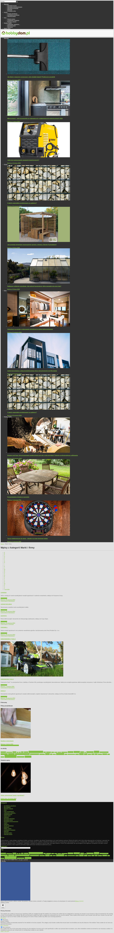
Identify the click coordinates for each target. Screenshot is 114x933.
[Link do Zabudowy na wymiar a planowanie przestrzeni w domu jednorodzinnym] (38, 326)
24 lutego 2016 (12, 798)
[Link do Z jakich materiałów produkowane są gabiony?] (38, 200)
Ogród (47, 754)
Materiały (6, 817)
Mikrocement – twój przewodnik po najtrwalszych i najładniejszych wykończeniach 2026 (35, 118)
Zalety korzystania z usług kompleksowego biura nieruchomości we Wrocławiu (32, 371)
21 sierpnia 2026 (17, 332)
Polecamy (6, 824)
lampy (82, 752)
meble (96, 752)
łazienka (28, 757)
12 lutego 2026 (16, 163)
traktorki (2, 757)
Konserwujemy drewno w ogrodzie (18, 497)
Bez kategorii (7, 807)
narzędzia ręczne (34, 754)
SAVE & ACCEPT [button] (5, 931)
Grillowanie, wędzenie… (10, 813)
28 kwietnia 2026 (17, 458)
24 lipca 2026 (16, 247)
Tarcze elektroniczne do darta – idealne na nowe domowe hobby (27, 538)
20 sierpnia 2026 (17, 206)
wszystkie (7, 589)
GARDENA (4, 592)
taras (108, 754)
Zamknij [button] (81, 901)
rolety (92, 754)
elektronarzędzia (36, 752)
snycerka (100, 754)
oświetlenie (60, 754)
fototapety (48, 752)
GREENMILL (4, 627)
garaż (52, 752)
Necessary (5, 919)
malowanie (90, 752)
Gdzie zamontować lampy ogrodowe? (12, 795)
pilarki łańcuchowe (71, 754)
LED (85, 752)
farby (44, 752)
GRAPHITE (4, 616)
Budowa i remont (8, 808)
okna (51, 754)
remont (89, 754)
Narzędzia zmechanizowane (11, 821)
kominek (59, 752)
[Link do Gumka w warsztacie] (16, 737)
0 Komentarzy (11, 601)
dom (22, 752)
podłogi (77, 754)
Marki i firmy (4, 598)
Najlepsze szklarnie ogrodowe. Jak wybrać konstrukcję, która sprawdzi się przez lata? (34, 286)
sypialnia (104, 754)
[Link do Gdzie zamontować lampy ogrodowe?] (16, 792)
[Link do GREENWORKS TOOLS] (32, 676)
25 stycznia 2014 (10, 599)
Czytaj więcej (4, 601)
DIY (20, 752)
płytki (85, 754)
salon (96, 754)
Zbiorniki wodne (8, 834)
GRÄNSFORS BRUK (6, 604)
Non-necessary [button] (4, 925)
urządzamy (11, 756)
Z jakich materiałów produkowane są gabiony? (22, 203)
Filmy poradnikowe (6, 745)
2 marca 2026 (16, 121)
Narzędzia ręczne (8, 820)
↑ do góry (3, 861)
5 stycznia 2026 (16, 541)
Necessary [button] (3, 918)
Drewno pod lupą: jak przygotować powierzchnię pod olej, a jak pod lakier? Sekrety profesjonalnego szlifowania (42, 455)
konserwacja (64, 752)
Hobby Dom (4, 798)
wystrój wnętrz (20, 757)
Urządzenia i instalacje (9, 830)
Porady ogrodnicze (9, 825)
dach (18, 752)
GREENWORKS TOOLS (8, 639)
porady (81, 754)
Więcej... (77, 901)
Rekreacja (6, 827)
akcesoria (3, 752)
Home (2, 544)
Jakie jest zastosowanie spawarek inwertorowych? (23, 160)
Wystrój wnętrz (8, 833)
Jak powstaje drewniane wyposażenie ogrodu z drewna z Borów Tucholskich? (32, 244)
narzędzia (11, 754)
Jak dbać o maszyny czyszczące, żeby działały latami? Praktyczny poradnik (31, 77)
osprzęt (54, 754)
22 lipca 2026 (16, 289)
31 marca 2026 (16, 80)
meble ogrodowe (104, 752)
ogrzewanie (42, 754)
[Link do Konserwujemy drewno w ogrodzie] (38, 494)
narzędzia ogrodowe (22, 754)
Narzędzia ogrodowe (9, 818)
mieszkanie (4, 754)
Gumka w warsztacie (7, 741)
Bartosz (9, 80)
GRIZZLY (3, 691)
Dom (5, 810)
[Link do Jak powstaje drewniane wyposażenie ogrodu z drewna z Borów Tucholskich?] (38, 241)
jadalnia (55, 752)
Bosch (14, 752)
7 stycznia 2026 (16, 500)
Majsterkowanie (15, 745)
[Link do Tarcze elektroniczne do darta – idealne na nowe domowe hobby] (38, 535)
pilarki (66, 754)
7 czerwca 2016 (10, 686)
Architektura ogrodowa (7, 799)
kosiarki (70, 752)
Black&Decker (9, 752)
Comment (11, 624)
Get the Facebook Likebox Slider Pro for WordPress (12, 847)
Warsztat (6, 831)
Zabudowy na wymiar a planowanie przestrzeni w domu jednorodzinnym (30, 329)
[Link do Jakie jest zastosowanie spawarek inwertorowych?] (38, 157)
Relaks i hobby (7, 828)
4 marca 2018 (9, 744)
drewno (26, 752)
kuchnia (77, 752)
